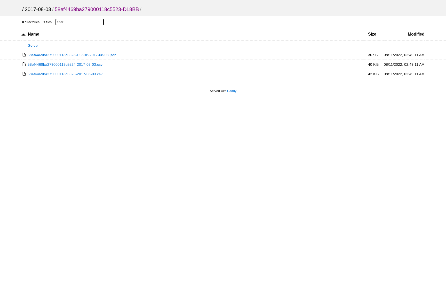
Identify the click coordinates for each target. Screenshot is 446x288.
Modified (416, 34)
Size (372, 34)
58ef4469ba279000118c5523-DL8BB (97, 9)
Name (33, 34)
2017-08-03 (38, 9)
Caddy (231, 91)
